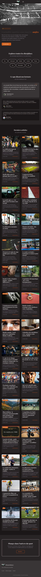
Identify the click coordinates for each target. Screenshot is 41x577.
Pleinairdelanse (10, 565)
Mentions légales (8, 570)
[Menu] (23, 2)
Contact (14, 570)
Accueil (3, 570)
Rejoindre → (20, 551)
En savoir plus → (6, 44)
